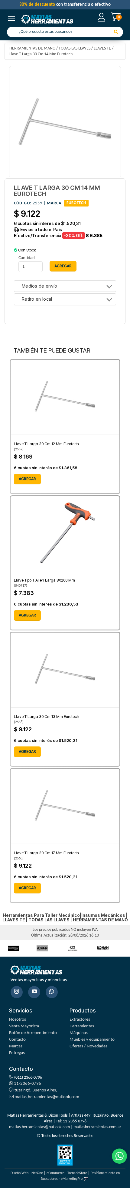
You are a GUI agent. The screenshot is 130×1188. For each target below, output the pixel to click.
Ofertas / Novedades (88, 1046)
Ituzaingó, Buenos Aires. (34, 1090)
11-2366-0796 (27, 1083)
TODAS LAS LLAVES (74, 48)
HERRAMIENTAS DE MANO (32, 48)
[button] (86, 1179)
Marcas (15, 1046)
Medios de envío (39, 286)
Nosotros (17, 1019)
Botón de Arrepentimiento (33, 1033)
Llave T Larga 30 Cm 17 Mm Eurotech (46, 852)
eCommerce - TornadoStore (67, 1173)
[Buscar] (115, 32)
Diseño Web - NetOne (27, 1173)
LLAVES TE (102, 48)
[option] (42, 948)
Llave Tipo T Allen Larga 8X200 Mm (44, 580)
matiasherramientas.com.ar (97, 1127)
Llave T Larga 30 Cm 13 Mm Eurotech (46, 716)
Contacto (17, 1039)
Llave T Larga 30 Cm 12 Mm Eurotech (46, 443)
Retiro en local (37, 299)
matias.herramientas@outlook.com (47, 1097)
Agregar (27, 479)
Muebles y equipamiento (92, 1039)
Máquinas (79, 1033)
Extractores (80, 1019)
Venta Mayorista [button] (24, 1026)
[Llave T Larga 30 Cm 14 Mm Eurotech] (65, 122)
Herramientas (82, 1026)
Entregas (17, 1053)
